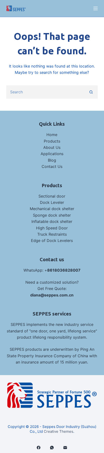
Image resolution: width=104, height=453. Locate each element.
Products (52, 141)
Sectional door (51, 196)
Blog (52, 160)
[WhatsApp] (52, 447)
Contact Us (52, 166)
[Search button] (91, 92)
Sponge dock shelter (52, 215)
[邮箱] (65, 447)
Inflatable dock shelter (51, 221)
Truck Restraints (52, 234)
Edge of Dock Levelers (52, 240)
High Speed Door (52, 228)
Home (51, 134)
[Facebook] (38, 447)
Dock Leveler (52, 202)
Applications (52, 153)
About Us (51, 147)
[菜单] (95, 8)
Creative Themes (58, 431)
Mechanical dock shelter (52, 208)
